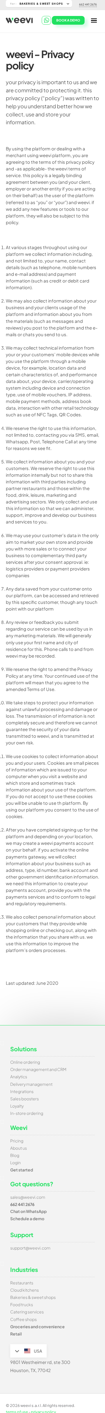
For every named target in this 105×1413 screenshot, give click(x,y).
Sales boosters (24, 1098)
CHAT (46, 20)
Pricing (16, 1140)
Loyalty (17, 1105)
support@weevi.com (30, 1247)
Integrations (22, 1091)
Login (15, 1162)
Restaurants (21, 1282)
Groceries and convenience (37, 1326)
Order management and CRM (38, 1069)
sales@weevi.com (27, 1197)
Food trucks (21, 1304)
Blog (14, 1155)
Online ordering (25, 1062)
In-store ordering (26, 1113)
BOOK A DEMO (68, 20)
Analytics (18, 1076)
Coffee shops (23, 1319)
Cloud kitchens (24, 1290)
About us (18, 1148)
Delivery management (31, 1084)
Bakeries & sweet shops (33, 1297)
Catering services (27, 1311)
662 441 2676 (88, 4)
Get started (21, 1169)
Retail (16, 1333)
